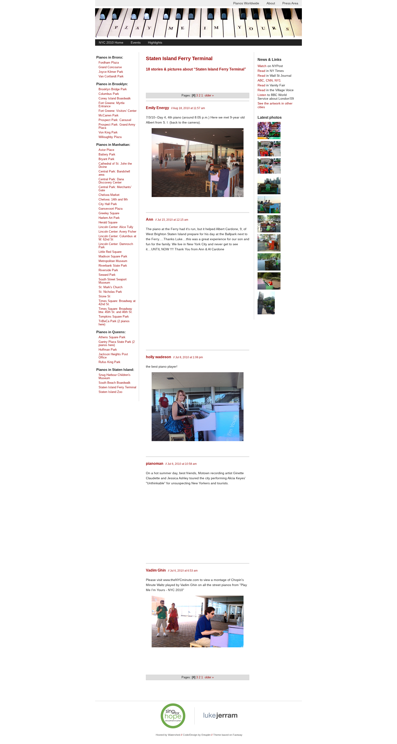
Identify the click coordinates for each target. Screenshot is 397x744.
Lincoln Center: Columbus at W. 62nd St (117, 238)
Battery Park (107, 154)
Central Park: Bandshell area (114, 173)
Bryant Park (106, 159)
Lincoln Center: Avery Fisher (117, 231)
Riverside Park (108, 270)
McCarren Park (109, 115)
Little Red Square (110, 252)
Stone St (104, 296)
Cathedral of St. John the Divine (115, 165)
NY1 (278, 80)
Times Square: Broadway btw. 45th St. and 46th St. (116, 310)
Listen (262, 95)
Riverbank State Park (113, 265)
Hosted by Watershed (168, 734)
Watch (262, 66)
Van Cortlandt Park (111, 76)
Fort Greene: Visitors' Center (117, 111)
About (271, 3)
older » (209, 95)
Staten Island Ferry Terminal (117, 387)
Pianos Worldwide (246, 3)
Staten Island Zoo (110, 392)
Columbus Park (109, 94)
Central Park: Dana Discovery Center (111, 181)
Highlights (155, 42)
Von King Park (108, 132)
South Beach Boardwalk (114, 382)
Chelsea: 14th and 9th (113, 199)
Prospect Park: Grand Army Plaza (117, 126)
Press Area (290, 3)
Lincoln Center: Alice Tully (116, 227)
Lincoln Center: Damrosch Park (116, 245)
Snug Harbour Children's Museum (114, 376)
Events (136, 42)
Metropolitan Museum (113, 261)
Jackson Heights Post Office (113, 356)
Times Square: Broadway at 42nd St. (117, 302)
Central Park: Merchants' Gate (115, 189)
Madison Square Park (113, 256)
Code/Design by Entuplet (196, 734)
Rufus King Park (109, 362)
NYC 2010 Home (111, 42)
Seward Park (107, 274)
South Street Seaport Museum (113, 281)
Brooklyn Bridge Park (113, 89)
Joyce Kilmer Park (111, 71)
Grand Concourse (110, 67)
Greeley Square (109, 213)
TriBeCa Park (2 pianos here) (114, 323)
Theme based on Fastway (227, 734)
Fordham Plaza (109, 62)
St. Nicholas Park (110, 291)
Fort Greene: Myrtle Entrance (112, 104)
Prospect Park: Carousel (115, 120)
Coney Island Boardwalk (115, 98)
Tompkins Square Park (114, 316)
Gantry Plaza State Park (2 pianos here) (117, 343)
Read (261, 71)
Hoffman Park (108, 349)
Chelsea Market (109, 195)
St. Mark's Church (110, 287)
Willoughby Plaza (110, 137)
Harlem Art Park (109, 218)
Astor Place (106, 150)
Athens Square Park (112, 337)
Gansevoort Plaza (110, 208)
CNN (269, 80)
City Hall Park (108, 204)
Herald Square (108, 222)
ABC (261, 80)
